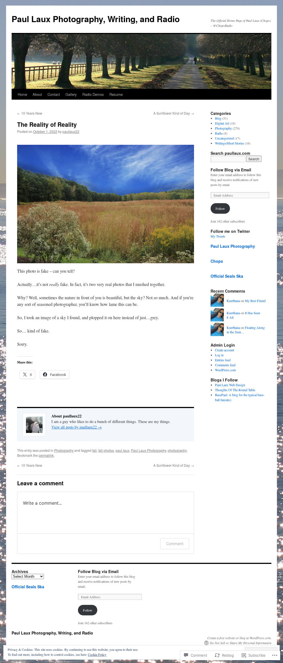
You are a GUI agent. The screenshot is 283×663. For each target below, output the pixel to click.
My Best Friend (255, 300)
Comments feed (225, 365)
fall (94, 450)
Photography (64, 450)
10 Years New (29, 113)
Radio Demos (93, 94)
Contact (54, 94)
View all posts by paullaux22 (76, 427)
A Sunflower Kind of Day (173, 113)
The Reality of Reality (47, 124)
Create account (224, 350)
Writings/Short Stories (229, 143)
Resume (116, 94)
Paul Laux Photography (148, 450)
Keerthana (233, 300)
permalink (46, 455)
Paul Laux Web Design (230, 385)
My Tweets (218, 236)
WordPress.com (225, 370)
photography (177, 450)
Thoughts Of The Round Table (235, 390)
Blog (218, 118)
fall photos (106, 450)
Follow (220, 208)
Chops (217, 261)
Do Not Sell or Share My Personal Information (240, 643)
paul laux (122, 450)
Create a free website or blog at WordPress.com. (239, 638)
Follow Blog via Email (231, 169)
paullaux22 (70, 131)
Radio (219, 133)
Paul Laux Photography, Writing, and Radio (96, 19)
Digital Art (222, 123)
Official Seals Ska (227, 276)
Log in (219, 355)
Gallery (71, 94)
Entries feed (222, 360)
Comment (175, 543)
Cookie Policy (97, 654)
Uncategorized (224, 138)
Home (22, 94)
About (37, 94)
